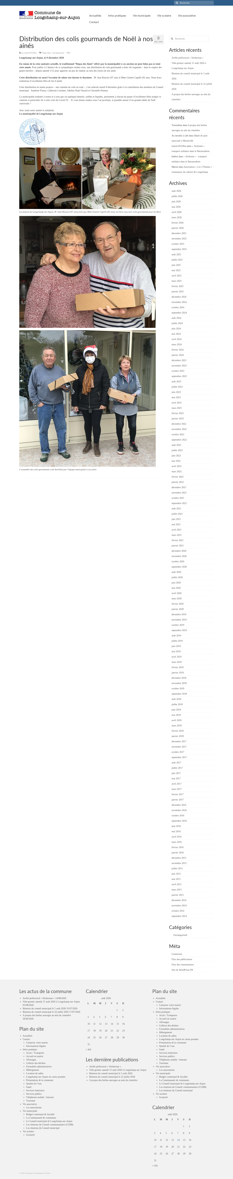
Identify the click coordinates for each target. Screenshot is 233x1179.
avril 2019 (176, 656)
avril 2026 (176, 212)
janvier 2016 (178, 852)
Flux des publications (182, 959)
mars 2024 (177, 344)
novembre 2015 (179, 863)
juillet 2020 (177, 577)
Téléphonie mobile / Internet (40, 1097)
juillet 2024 (177, 323)
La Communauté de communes (41, 1118)
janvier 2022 (178, 482)
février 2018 (178, 731)
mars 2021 (177, 535)
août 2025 (176, 254)
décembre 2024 (179, 297)
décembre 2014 (179, 900)
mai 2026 (176, 207)
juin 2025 (176, 265)
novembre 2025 (179, 238)
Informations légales (36, 1046)
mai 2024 (176, 334)
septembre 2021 (179, 503)
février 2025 (178, 286)
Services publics (34, 1094)
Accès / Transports (35, 1053)
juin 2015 (176, 874)
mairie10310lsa (30, 53)
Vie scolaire (28, 1131)
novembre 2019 (179, 619)
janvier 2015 (178, 895)
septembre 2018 (179, 694)
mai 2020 (176, 588)
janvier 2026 (178, 228)
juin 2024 (176, 328)
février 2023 (178, 413)
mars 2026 (177, 217)
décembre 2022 (179, 424)
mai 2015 (176, 879)
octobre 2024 (178, 307)
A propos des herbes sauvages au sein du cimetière (47, 1015)
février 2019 (178, 667)
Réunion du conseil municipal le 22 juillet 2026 (46, 1012)
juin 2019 (176, 646)
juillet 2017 (177, 768)
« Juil (88, 1049)
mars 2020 (177, 598)
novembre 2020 (179, 556)
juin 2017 (176, 773)
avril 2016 (176, 836)
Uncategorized (58, 53)
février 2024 (178, 349)
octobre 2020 (178, 561)
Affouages (31, 1059)
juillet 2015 (177, 868)
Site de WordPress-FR (182, 970)
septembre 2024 (179, 312)
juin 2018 (176, 709)
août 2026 (176, 191)
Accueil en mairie (34, 1056)
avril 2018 (176, 720)
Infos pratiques (30, 1049)
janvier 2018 (178, 736)
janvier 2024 (178, 355)
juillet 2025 (177, 260)
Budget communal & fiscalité (40, 1114)
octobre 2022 (178, 434)
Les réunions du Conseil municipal (43, 1128)
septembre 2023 (179, 376)
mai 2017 (176, 778)
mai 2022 (176, 461)
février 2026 (178, 222)
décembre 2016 (179, 805)
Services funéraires (35, 1090)
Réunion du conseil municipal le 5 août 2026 (44, 1008)
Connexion (177, 954)
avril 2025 (176, 275)
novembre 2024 (179, 302)
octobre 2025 (178, 244)
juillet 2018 (177, 704)
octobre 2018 (178, 688)
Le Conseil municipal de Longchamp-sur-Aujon (49, 1121)
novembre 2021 (179, 492)
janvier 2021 (178, 545)
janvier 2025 (178, 291)
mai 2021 (176, 524)
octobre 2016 (178, 815)
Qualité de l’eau (33, 1083)
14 (112, 1024)
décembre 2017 (179, 741)
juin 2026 (176, 201)
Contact (26, 1039)
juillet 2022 (177, 450)
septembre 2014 (179, 916)
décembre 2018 (179, 678)
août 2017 (176, 762)
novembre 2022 (179, 429)
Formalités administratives (39, 1066)
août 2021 (176, 508)
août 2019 (176, 635)
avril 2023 (176, 402)
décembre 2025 (179, 233)
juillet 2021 (177, 514)
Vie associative (30, 1104)
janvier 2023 (178, 418)
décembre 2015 (179, 858)
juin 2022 (176, 455)
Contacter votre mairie (37, 1042)
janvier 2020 (178, 609)
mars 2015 (177, 889)
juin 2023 (176, 392)
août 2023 (176, 381)
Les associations (33, 1107)
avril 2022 (176, 466)
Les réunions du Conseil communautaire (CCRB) (49, 1124)
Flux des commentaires (183, 964)
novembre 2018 (179, 683)
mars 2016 (177, 842)
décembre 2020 (179, 551)
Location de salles (34, 1073)
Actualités (27, 1036)
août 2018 (176, 699)
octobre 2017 (178, 752)
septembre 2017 (179, 757)
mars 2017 (177, 789)
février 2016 (178, 847)
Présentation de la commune (39, 1080)
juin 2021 (176, 519)
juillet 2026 (177, 196)
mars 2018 (177, 725)
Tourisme (30, 1100)
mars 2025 (177, 281)
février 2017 (178, 794)
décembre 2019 (179, 614)
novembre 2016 (179, 810)
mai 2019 (176, 651)
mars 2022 (177, 471)
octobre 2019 (178, 625)
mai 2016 (176, 831)
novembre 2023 (179, 365)
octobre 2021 (178, 498)
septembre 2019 (179, 630)
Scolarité (30, 1135)
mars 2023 (177, 408)
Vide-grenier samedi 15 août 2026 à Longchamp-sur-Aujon (51, 1001)
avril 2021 (176, 529)
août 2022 (176, 445)
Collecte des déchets (35, 1063)
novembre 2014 (179, 905)
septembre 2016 (179, 821)
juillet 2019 (177, 641)
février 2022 (178, 477)
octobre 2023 (178, 371)
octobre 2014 (178, 911)
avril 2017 (176, 784)
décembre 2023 (179, 360)
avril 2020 (176, 593)
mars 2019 (177, 662)
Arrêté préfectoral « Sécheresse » (187, 58)
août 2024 (176, 318)
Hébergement (32, 1070)
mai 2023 (176, 397)
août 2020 (176, 572)
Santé (28, 1087)
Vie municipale (30, 1111)
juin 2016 (176, 826)
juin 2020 (176, 582)
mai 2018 (176, 715)
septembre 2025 (179, 249)
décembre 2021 (179, 487)
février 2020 (178, 604)
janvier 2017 (178, 799)
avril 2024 (176, 339)
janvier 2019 (178, 672)
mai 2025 (176, 270)
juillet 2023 (177, 387)
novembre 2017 (179, 746)
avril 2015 (176, 884)
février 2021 (178, 540)
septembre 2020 (179, 567)
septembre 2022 (179, 439)
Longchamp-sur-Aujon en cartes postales (45, 1077)
